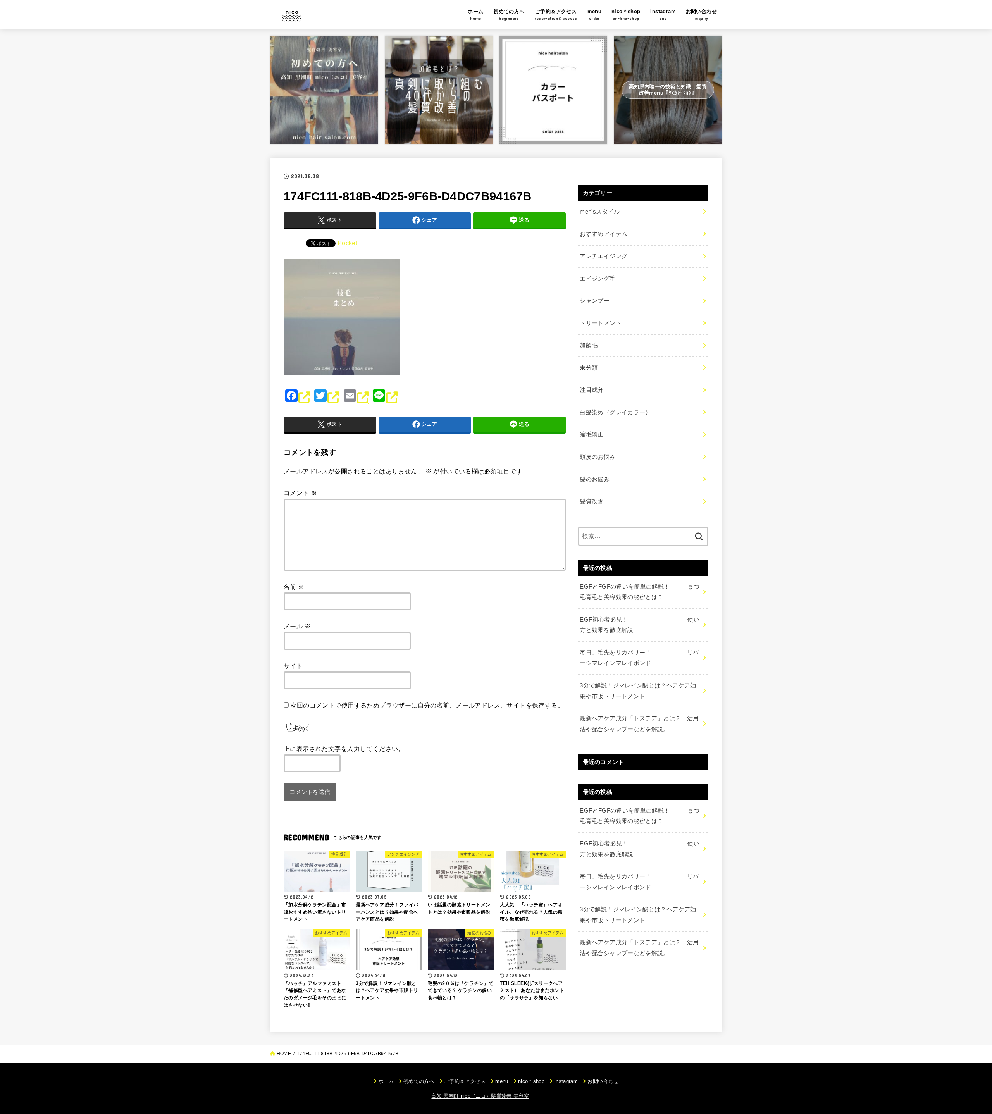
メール (297, 626)
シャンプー (595, 301)
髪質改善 (591, 501)
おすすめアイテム (603, 234)
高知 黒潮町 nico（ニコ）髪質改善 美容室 (480, 1096)
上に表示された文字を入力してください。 (344, 748)
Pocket (347, 242)
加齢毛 (589, 345)
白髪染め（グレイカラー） (615, 412)
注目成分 (591, 390)
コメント (300, 492)
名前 (294, 586)
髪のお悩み (595, 479)
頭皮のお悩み (597, 457)
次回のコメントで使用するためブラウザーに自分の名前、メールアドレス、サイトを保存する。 (427, 705)
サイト (293, 665)
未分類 (589, 368)
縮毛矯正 (591, 434)
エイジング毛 (597, 278)
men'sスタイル (600, 211)
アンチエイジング (603, 256)
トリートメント (601, 323)
